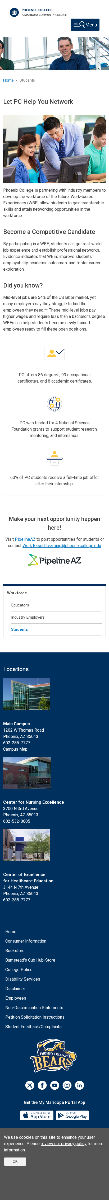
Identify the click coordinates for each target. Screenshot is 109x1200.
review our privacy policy (64, 1143)
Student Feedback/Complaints (33, 1026)
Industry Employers (28, 617)
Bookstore (15, 950)
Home (8, 80)
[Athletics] (54, 1055)
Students (19, 629)
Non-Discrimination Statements (34, 1007)
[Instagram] (67, 1085)
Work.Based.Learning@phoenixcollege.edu (61, 545)
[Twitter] (29, 1085)
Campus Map (15, 749)
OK (15, 1161)
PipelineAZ (25, 539)
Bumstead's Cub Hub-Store (30, 960)
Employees (15, 998)
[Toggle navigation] (85, 24)
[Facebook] (42, 1085)
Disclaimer (15, 988)
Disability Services (22, 979)
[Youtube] (54, 1085)
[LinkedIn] (79, 1085)
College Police (19, 969)
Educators (20, 605)
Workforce (17, 593)
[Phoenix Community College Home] (38, 12)
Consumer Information (25, 941)
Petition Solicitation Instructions (35, 1017)
